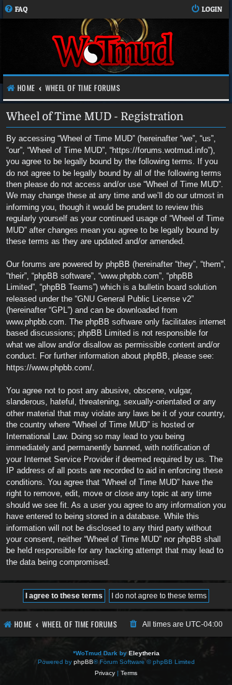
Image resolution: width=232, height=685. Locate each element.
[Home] (114, 51)
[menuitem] (16, 9)
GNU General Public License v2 (134, 298)
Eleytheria (144, 653)
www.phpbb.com (35, 321)
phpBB (83, 661)
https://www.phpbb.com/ (49, 367)
